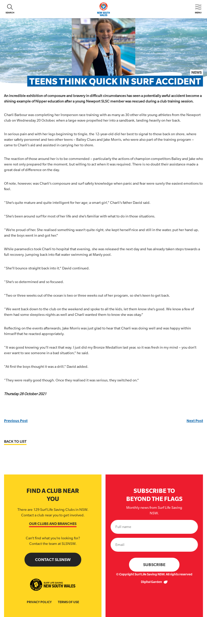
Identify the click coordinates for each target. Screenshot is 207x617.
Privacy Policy (39, 602)
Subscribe (154, 564)
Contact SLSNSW (53, 559)
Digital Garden (152, 582)
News (196, 72)
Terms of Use (68, 602)
